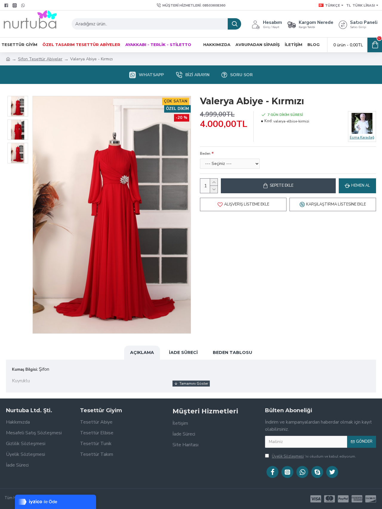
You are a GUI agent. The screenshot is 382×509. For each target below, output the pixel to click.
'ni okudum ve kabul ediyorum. (314, 456)
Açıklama (142, 352)
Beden (205, 153)
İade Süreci (183, 352)
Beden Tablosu (232, 352)
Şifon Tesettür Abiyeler (40, 59)
